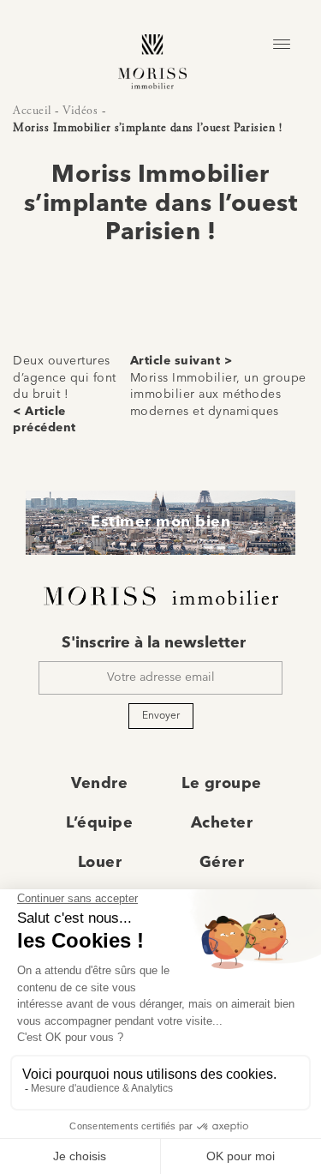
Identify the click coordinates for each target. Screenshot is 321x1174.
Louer (100, 862)
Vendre (99, 784)
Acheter (222, 823)
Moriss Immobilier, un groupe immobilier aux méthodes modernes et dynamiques (218, 395)
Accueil (32, 110)
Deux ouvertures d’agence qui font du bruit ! (64, 377)
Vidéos (80, 110)
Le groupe (221, 784)
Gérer (222, 862)
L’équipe (99, 823)
